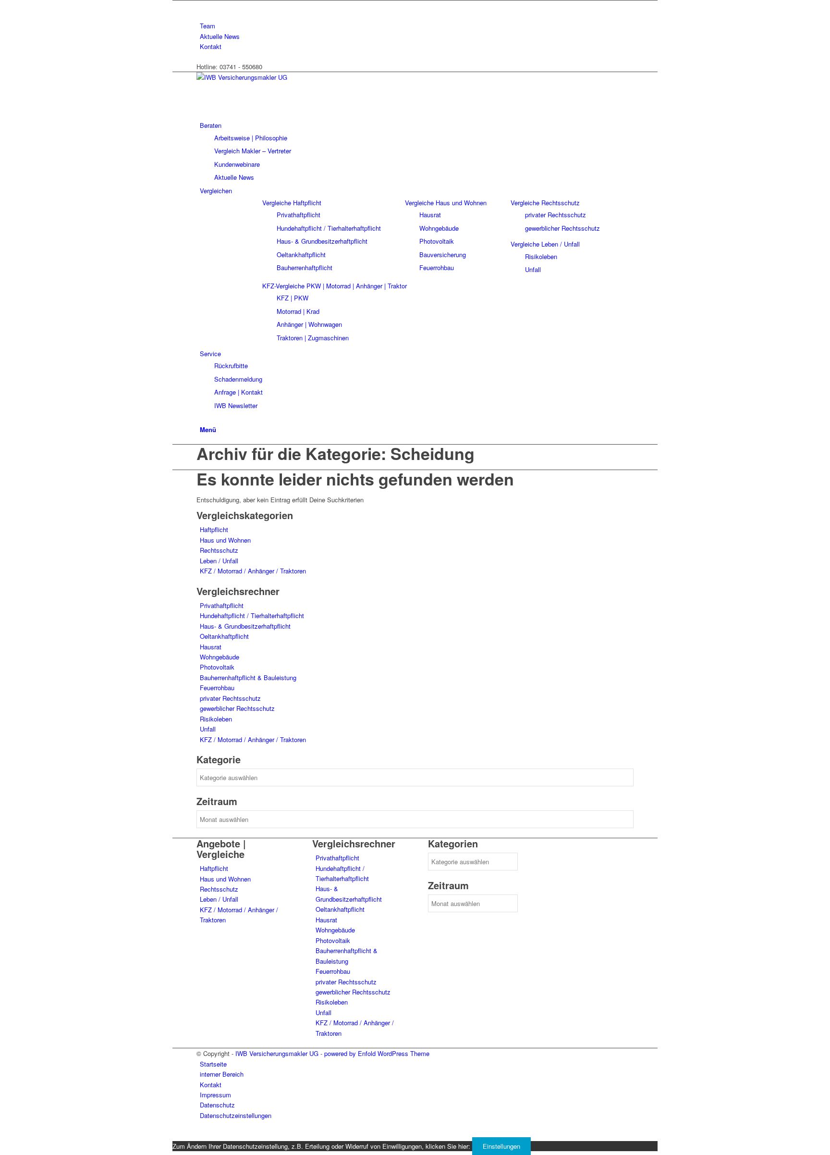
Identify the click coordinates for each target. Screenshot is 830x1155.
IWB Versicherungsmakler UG (276, 1053)
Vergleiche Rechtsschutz (545, 202)
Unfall (208, 728)
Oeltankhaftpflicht (224, 636)
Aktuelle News (220, 36)
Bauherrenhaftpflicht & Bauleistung (248, 677)
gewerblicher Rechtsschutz (237, 708)
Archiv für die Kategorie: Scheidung (335, 453)
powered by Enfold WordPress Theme (376, 1053)
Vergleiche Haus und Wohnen (446, 202)
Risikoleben (216, 718)
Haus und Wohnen (225, 540)
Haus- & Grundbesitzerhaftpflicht (245, 626)
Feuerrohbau (217, 687)
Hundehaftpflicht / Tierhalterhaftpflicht (252, 615)
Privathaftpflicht (222, 605)
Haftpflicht (214, 529)
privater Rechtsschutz (230, 698)
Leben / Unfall (219, 560)
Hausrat (210, 646)
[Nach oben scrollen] (174, 1135)
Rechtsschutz (219, 550)
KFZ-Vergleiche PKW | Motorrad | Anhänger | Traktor (334, 285)
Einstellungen (501, 1146)
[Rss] (202, 5)
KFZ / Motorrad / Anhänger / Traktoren (253, 570)
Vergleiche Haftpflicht (291, 202)
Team (207, 25)
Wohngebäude (219, 656)
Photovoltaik (217, 666)
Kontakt (210, 46)
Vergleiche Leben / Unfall (545, 243)
